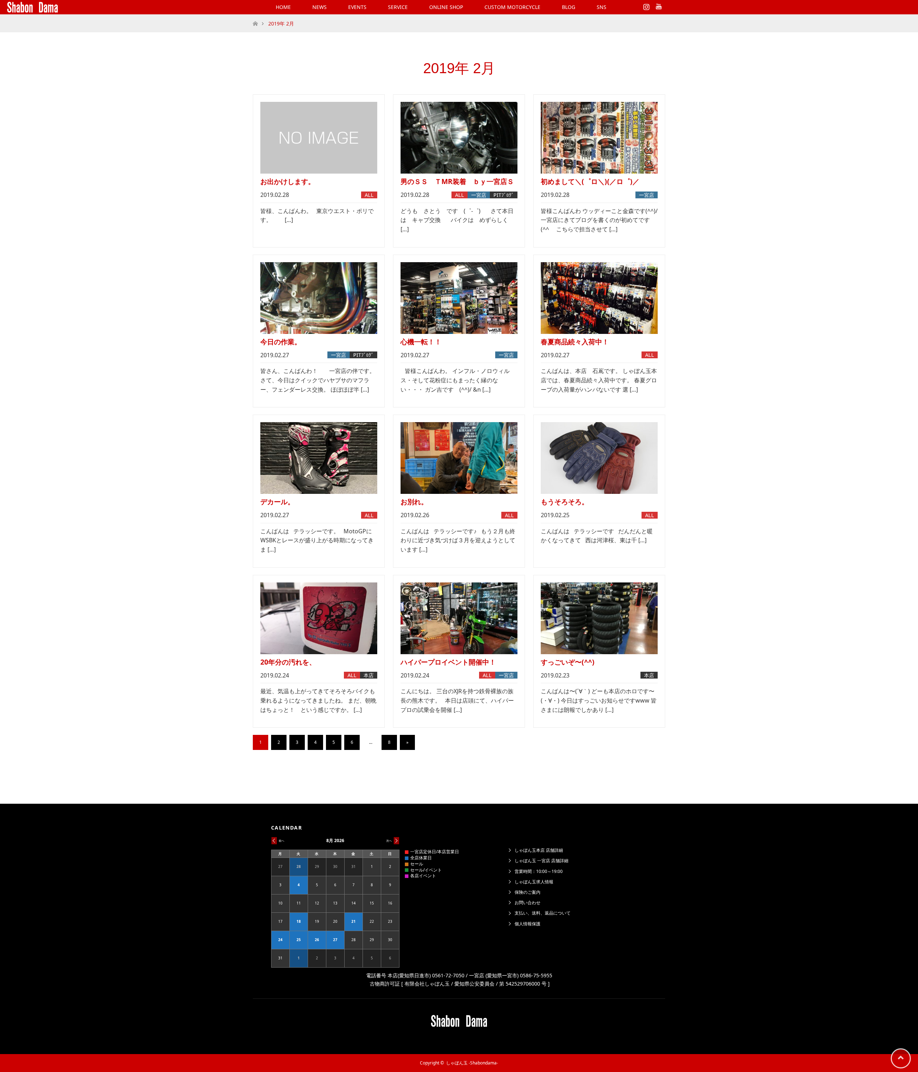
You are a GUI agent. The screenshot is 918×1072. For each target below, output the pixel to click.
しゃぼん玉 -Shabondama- (472, 1063)
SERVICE (398, 7)
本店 (369, 675)
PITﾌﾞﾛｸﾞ (503, 195)
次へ (389, 840)
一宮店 (478, 195)
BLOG (568, 7)
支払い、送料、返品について (543, 913)
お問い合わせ (527, 902)
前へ (281, 840)
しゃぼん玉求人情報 (534, 882)
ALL (369, 195)
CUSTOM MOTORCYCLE (512, 7)
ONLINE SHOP (446, 7)
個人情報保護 (527, 924)
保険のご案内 (527, 892)
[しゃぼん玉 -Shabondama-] (32, 7)
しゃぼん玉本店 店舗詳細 (539, 850)
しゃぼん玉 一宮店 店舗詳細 (541, 861)
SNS (601, 7)
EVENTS (357, 7)
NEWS (319, 7)
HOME (283, 7)
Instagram (645, 5)
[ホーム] (255, 17)
